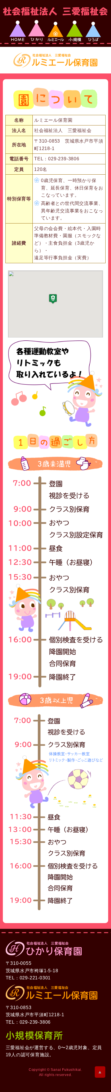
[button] (53, 298)
